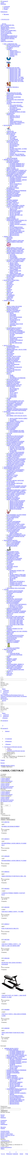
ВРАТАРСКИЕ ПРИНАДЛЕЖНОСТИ (17, 1055)
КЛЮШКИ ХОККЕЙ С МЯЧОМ (18, 1062)
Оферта (2, 1148)
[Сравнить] (2, 836)
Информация (4, 1124)
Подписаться (4, 1110)
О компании (7, 6)
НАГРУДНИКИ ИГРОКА (16, 1095)
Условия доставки (5, 1132)
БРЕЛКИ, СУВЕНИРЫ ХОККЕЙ (18, 1059)
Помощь (3, 1128)
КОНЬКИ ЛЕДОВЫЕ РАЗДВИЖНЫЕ (16, 1070)
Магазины (6, 14)
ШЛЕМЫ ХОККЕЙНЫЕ (16, 1101)
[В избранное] (2, 834)
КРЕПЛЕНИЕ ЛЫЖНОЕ (16, 1082)
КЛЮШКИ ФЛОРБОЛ (15, 1060)
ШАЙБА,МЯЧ (13, 1068)
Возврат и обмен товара (7, 1133)
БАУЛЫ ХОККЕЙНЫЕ (16, 1090)
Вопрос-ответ (4, 1136)
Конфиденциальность (6, 1147)
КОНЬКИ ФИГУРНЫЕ (13, 1071)
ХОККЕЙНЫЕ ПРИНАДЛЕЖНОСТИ (17, 1089)
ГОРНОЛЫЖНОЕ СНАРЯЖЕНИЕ (16, 1056)
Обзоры (3, 1137)
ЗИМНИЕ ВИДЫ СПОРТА (11, 1048)
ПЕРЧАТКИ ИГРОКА (15, 1098)
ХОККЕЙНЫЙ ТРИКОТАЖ (17, 1099)
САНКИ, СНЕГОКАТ (12, 1076)
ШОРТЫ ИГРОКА (14, 1102)
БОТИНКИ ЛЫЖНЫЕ (12, 1049)
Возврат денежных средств (7, 1135)
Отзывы (6, 9)
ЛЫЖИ (8, 1074)
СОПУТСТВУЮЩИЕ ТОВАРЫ (15, 1078)
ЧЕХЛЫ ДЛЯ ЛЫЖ (15, 1085)
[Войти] (1, 724)
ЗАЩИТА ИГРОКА (15, 1091)
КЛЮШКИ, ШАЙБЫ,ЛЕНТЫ (14, 1058)
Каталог (3, 1115)
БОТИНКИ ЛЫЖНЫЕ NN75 (17, 1051)
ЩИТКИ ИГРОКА (14, 1103)
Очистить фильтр (11, 819)
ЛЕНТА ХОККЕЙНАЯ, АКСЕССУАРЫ (16, 1066)
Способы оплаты (5, 1131)
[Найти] (2, 687)
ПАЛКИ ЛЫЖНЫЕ (12, 1075)
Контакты (6, 7)
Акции (2, 1116)
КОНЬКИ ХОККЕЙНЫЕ (13, 1072)
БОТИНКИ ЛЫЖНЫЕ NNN (17, 1052)
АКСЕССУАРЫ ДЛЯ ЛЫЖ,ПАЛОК (15, 1080)
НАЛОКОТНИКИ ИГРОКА (17, 1097)
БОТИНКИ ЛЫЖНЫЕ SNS (17, 1053)
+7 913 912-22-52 (5, 19)
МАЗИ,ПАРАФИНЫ (15, 1083)
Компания (3, 1117)
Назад (8, 748)
